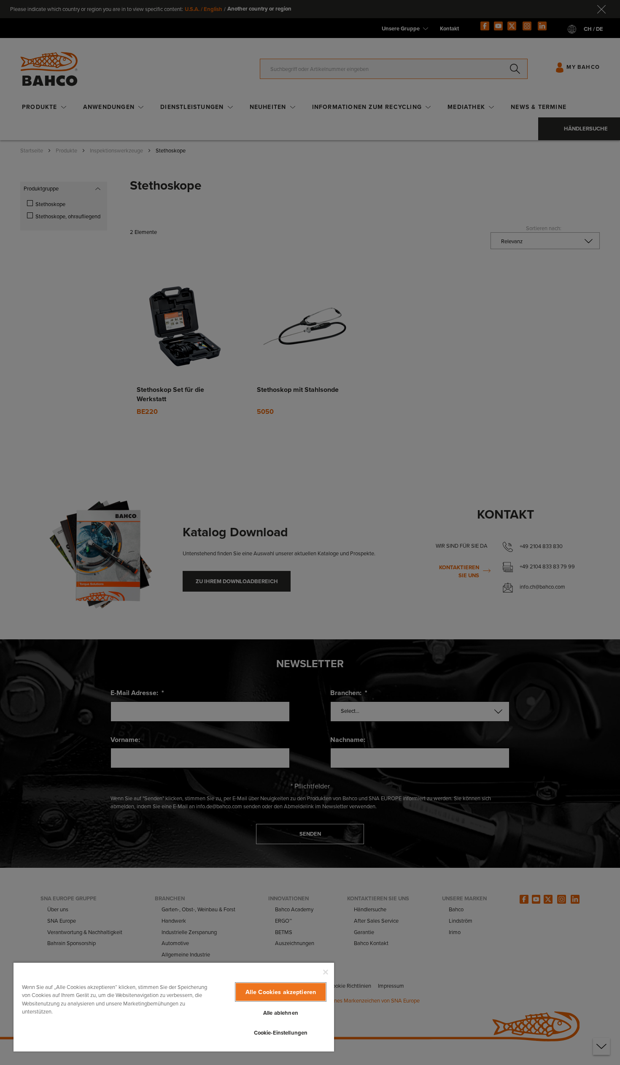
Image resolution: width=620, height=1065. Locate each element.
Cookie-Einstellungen (281, 1033)
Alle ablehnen (280, 1013)
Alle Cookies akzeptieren (280, 992)
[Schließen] (325, 972)
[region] (173, 1006)
